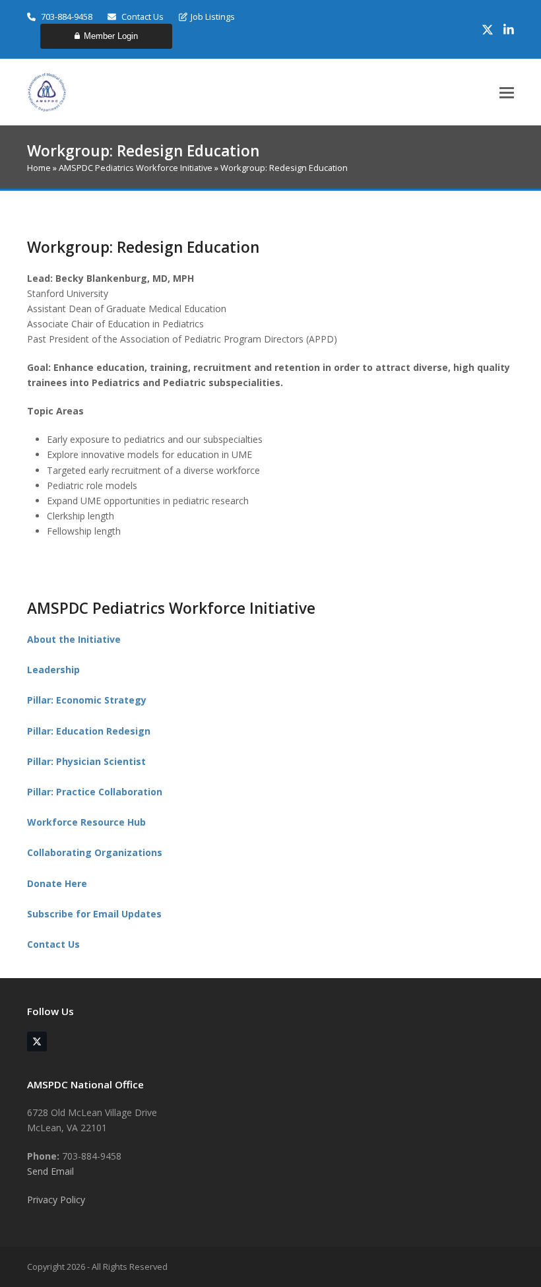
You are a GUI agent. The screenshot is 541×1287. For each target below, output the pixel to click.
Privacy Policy (56, 1199)
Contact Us (141, 16)
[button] (506, 92)
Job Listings (213, 16)
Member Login (111, 36)
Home (39, 168)
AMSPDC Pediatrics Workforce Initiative (135, 168)
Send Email (50, 1171)
